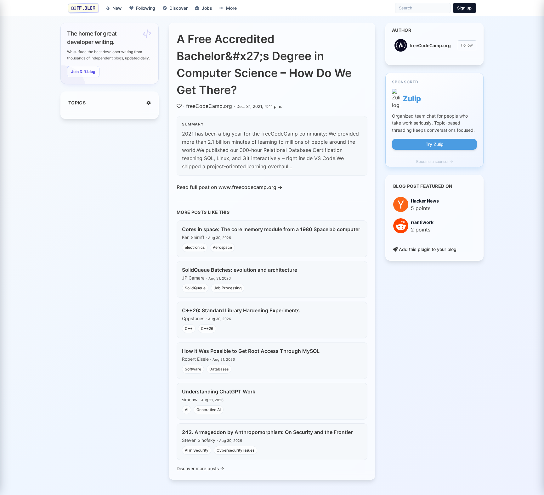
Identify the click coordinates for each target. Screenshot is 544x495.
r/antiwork (422, 222)
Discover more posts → (200, 468)
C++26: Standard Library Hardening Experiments (241, 310)
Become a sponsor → (434, 161)
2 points (420, 229)
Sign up (464, 7)
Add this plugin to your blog (427, 249)
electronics (195, 247)
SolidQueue (195, 288)
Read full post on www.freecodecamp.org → (229, 187)
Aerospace (222, 247)
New (117, 8)
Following (145, 8)
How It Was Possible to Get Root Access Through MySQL (251, 351)
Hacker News (425, 200)
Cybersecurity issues (235, 450)
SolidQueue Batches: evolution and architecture (239, 270)
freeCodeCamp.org (209, 106)
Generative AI (208, 409)
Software (193, 369)
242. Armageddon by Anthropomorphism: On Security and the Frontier (267, 432)
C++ (189, 328)
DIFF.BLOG (83, 7)
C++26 (207, 328)
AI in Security (196, 450)
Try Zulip (435, 144)
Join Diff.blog (83, 71)
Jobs (207, 8)
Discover (178, 8)
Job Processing (227, 288)
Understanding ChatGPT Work (218, 391)
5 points (420, 208)
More (231, 8)
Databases (219, 369)
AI (186, 409)
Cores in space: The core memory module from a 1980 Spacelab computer (271, 229)
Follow (467, 45)
